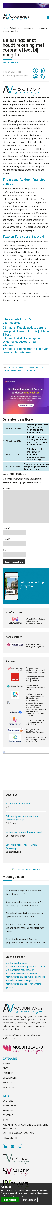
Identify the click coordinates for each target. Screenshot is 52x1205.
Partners (8, 1073)
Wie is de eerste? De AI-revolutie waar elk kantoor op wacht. (36, 705)
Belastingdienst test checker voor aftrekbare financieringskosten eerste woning (36, 454)
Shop (5, 1120)
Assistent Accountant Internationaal (24, 820)
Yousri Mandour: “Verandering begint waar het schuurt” (35, 679)
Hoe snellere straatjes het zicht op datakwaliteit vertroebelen (35, 713)
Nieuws (14, 62)
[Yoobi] (15, 670)
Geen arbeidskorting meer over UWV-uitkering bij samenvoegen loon (25, 903)
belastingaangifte (18, 367)
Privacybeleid (11, 1138)
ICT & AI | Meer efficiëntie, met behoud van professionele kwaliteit (35, 621)
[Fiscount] (15, 645)
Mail (12, 1146)
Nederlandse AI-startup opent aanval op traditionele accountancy (24, 915)
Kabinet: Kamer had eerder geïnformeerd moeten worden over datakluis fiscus (37, 441)
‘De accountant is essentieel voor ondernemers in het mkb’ (35, 722)
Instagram (20, 1146)
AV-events (8, 1087)
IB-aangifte (32, 370)
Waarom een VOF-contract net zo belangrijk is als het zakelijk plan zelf (36, 731)
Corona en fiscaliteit (14, 370)
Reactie (7, 488)
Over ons (8, 1100)
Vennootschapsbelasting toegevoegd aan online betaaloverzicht (36, 466)
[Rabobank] (15, 722)
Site (4, 550)
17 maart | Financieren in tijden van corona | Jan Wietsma (26, 350)
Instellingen (29, 1199)
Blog (5, 1068)
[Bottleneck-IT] (15, 705)
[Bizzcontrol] (15, 713)
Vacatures (9, 1082)
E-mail (7, 539)
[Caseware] (15, 621)
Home (5, 28)
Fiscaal (6, 62)
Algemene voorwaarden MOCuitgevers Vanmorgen (25, 1126)
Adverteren (9, 1105)
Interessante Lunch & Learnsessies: (17, 321)
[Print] (42, 76)
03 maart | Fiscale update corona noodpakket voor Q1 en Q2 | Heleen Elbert (26, 331)
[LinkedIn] (42, 70)
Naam (6, 527)
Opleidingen (10, 1077)
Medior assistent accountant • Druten (24, 848)
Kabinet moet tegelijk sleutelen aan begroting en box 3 (23, 892)
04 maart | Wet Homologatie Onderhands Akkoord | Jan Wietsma (21, 342)
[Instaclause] (15, 731)
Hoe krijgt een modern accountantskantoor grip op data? (35, 687)
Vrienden (8, 1110)
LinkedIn (5, 1146)
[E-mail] (35, 76)
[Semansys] (15, 739)
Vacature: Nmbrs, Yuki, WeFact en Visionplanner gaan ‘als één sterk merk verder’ (25, 928)
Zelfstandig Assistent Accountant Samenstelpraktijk (22, 806)
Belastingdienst (37, 367)
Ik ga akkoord (10, 1199)
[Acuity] (15, 687)
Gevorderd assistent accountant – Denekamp (22, 834)
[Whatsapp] (35, 70)
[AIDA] (15, 696)
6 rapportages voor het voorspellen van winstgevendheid (35, 670)
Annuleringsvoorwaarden (18, 1133)
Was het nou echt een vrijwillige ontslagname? (35, 645)
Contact (8, 1115)
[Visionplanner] (15, 679)
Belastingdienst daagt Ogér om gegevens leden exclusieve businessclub (37, 428)
